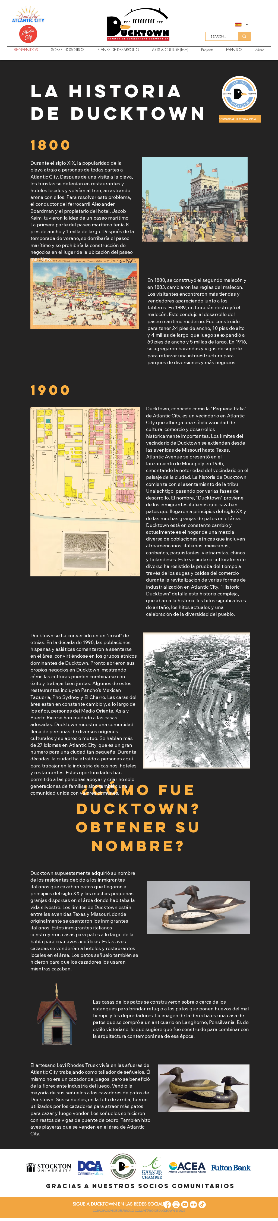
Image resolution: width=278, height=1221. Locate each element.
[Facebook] (167, 1204)
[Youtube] (184, 1204)
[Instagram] (176, 1204)
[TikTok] (202, 1204)
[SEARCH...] (244, 36)
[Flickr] (193, 1204)
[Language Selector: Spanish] (241, 24)
